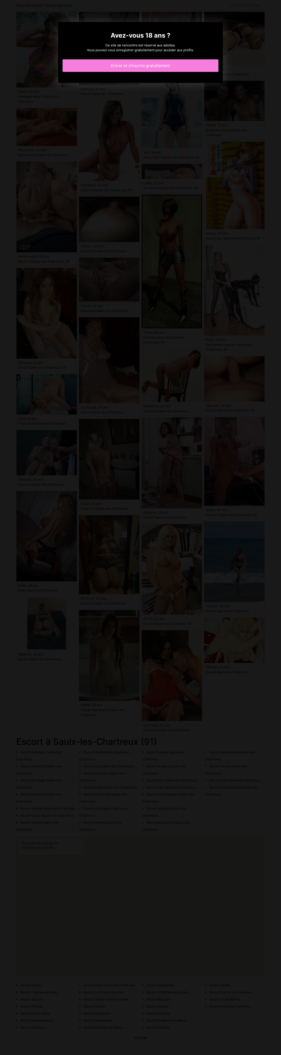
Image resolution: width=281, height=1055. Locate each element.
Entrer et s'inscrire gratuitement (140, 65)
